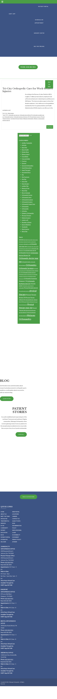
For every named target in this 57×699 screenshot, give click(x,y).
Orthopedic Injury (26, 197)
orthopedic (21, 244)
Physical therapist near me (31, 288)
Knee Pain (24, 181)
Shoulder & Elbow (26, 222)
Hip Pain (24, 179)
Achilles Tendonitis (27, 143)
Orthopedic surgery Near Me (28, 285)
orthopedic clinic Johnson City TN (25, 248)
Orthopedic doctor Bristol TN (26, 115)
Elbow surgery (26, 154)
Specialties (4, 518)
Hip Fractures (25, 177)
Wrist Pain (24, 231)
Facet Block (25, 156)
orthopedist (21, 287)
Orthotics (24, 211)
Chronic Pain (30, 239)
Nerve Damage (26, 193)
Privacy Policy (16, 539)
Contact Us (15, 518)
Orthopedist (25, 208)
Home (2, 511)
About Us (3, 514)
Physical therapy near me (35, 116)
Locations (15, 514)
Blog (2, 534)
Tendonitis (25, 227)
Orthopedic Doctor (27, 195)
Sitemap (14, 541)
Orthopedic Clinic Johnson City (32, 246)
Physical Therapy (26, 215)
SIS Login (3, 541)
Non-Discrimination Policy (16, 526)
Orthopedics (25, 206)
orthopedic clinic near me (30, 250)
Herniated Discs (26, 172)
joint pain (25, 241)
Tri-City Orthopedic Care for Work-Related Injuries (28, 90)
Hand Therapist (26, 170)
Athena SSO (4, 539)
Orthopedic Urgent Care (28, 204)
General (24, 163)
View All (21, 434)
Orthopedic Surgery (27, 202)
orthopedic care (26, 244)
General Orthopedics (27, 165)
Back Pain (24, 147)
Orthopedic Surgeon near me (29, 272)
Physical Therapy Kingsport (28, 301)
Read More (49, 127)
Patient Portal (5, 537)
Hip (23, 174)
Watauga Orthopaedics (28, 118)
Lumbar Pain (25, 186)
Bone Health (25, 150)
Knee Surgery (25, 184)
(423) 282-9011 (9, 562)
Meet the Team (5, 516)
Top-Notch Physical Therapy (16, 118)
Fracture (24, 161)
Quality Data (16, 521)
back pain (26, 239)
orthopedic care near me (14, 115)
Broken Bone (25, 152)
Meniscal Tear (25, 188)
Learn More (7, 398)
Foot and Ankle (26, 159)
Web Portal (15, 511)
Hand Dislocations (27, 168)
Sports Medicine (26, 224)
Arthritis (24, 145)
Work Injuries (11, 113)
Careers (14, 516)
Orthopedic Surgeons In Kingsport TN (26, 274)
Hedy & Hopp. (22, 698)
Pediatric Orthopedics (28, 213)
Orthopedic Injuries (26, 262)
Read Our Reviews (28, 496)
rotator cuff (25, 220)
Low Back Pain (33, 241)
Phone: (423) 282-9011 (28, 67)
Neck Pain (24, 190)
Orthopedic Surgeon (8, 116)
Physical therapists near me (24, 291)
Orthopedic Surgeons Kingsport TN (21, 116)
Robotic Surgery (26, 218)
